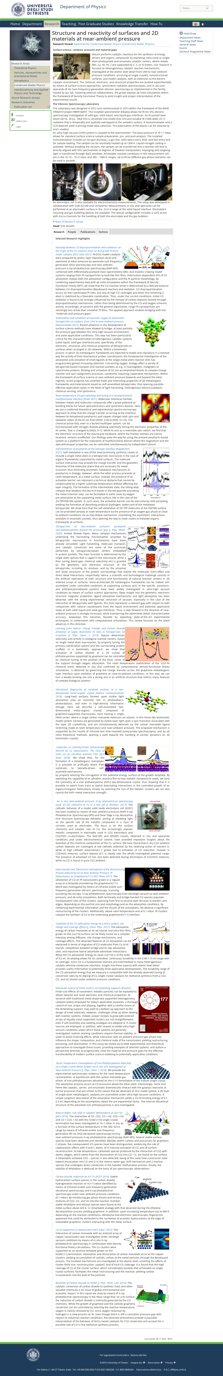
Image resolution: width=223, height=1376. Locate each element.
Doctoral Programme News (195, 51)
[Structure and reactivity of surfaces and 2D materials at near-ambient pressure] (196, 24)
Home (15, 24)
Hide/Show (190, 33)
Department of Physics (83, 6)
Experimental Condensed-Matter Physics (97, 44)
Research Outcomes (23, 102)
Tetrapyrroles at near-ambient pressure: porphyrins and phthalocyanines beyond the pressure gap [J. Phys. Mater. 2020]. (91, 530)
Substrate (61, 747)
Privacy (169, 1362)
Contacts (20, 115)
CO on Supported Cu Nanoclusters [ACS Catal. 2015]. (84, 1229)
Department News (190, 37)
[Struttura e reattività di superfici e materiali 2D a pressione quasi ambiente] (202, 24)
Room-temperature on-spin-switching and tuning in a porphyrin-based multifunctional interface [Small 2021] (94, 397)
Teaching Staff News (191, 41)
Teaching (69, 24)
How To (156, 24)
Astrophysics (21, 80)
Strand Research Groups (25, 97)
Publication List (23, 106)
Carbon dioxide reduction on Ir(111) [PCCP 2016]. (83, 1176)
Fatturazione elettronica (148, 1369)
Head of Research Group (69, 221)
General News (187, 44)
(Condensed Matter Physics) (138, 44)
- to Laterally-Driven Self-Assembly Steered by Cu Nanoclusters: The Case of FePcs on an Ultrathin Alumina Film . (80, 752)
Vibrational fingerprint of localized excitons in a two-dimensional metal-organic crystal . (90, 693)
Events (183, 48)
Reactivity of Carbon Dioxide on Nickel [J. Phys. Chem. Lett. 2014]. (91, 1283)
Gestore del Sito (138, 1355)
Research (52, 24)
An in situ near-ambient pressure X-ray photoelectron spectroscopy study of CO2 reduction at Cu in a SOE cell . (94, 803)
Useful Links (21, 121)
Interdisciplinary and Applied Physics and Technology (31, 91)
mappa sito (136, 1362)
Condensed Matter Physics (29, 85)
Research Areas (20, 63)
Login (18, 126)
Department (32, 24)
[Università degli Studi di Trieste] (32, 15)
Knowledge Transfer (132, 24)
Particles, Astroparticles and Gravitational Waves (30, 74)
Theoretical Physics (25, 68)
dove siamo (154, 1362)
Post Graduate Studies (96, 24)
